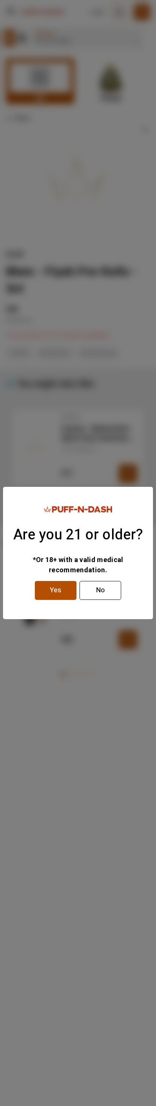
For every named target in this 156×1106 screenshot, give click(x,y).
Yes (55, 590)
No (100, 590)
